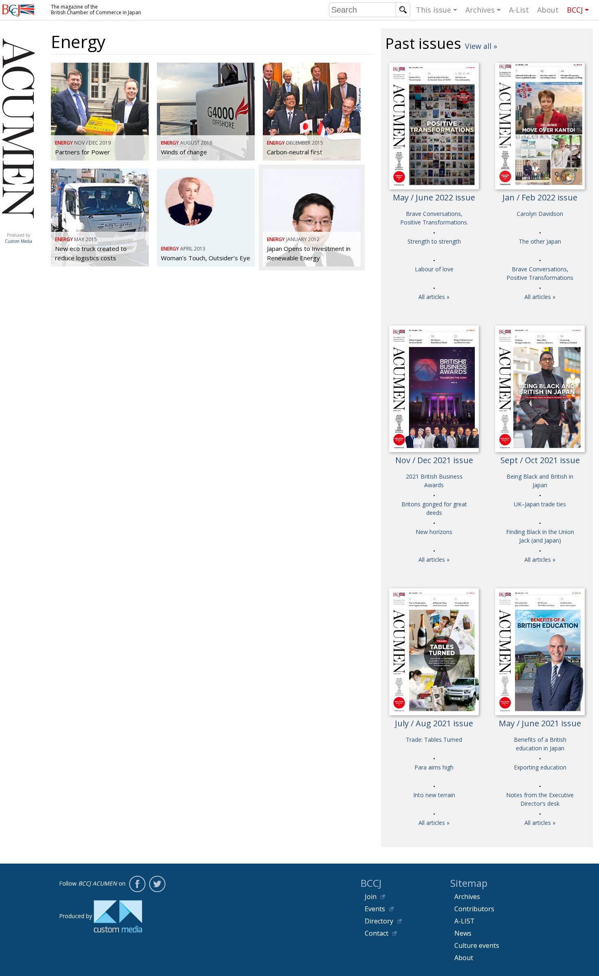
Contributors (474, 908)
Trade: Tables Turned (434, 739)
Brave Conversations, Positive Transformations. (434, 218)
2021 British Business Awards (434, 481)
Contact (376, 933)
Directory (379, 921)
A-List (519, 10)
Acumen (18, 227)
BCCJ (575, 10)
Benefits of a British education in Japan (540, 744)
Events (375, 908)
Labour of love (434, 269)
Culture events (476, 945)
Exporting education (540, 767)
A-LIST (464, 921)
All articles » (433, 297)
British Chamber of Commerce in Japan (18, 10)
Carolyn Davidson (540, 214)
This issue (433, 10)
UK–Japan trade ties (540, 504)
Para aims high (434, 767)
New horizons (434, 532)
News (462, 933)
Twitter (157, 884)
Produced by (18, 238)
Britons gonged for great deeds (434, 508)
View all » (481, 46)
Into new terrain (434, 795)
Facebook (137, 884)
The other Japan (540, 241)
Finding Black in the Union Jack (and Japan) (540, 536)
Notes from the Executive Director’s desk (540, 799)
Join (371, 896)
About (548, 10)
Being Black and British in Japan (540, 481)
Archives (480, 10)
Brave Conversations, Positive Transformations (540, 273)
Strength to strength (434, 241)
